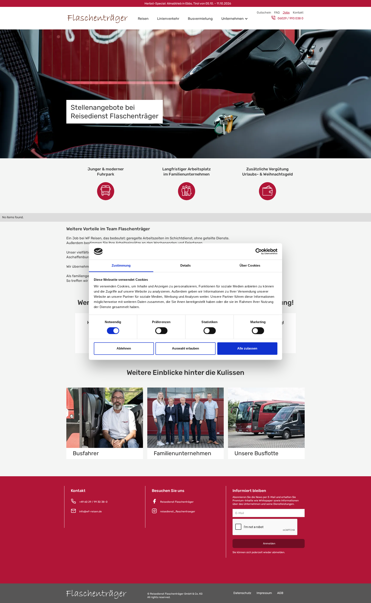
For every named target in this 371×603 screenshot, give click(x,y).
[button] (234, 18)
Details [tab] (185, 265)
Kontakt (298, 12)
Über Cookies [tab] (250, 265)
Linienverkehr (168, 19)
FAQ (277, 12)
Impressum (264, 593)
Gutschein (264, 12)
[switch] (161, 330)
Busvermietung (200, 19)
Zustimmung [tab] (121, 265)
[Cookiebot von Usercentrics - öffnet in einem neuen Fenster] (258, 251)
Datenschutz (242, 593)
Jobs (286, 12)
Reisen (143, 19)
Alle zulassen (247, 348)
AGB (280, 593)
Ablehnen (124, 348)
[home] (100, 18)
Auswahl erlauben (185, 348)
